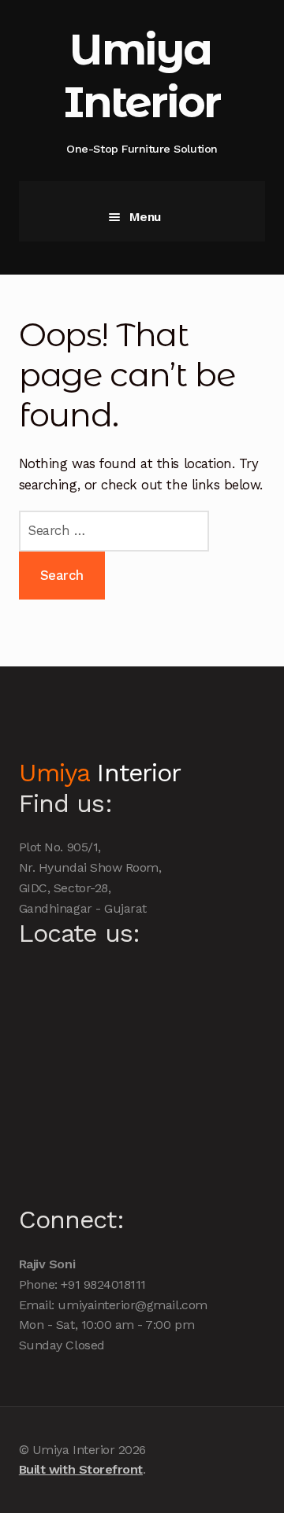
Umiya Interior (141, 75)
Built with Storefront (81, 1469)
